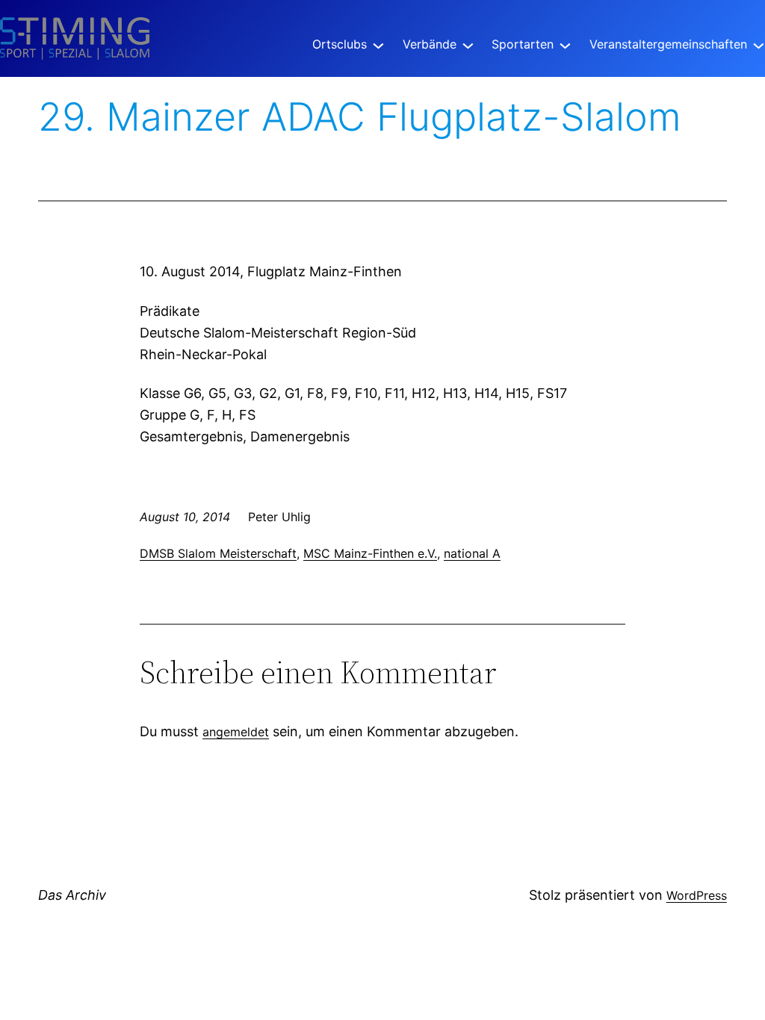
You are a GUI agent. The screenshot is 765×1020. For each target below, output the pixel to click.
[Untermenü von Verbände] (468, 44)
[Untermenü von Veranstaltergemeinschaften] (758, 44)
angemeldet (235, 731)
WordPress (696, 895)
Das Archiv (72, 895)
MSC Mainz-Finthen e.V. (370, 553)
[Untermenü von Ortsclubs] (378, 44)
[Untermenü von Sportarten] (565, 44)
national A (472, 553)
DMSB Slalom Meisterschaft (218, 553)
